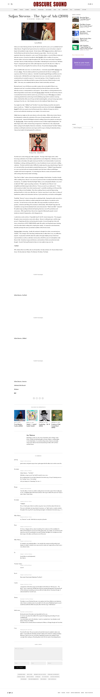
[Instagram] (92, 4)
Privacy (68, 692)
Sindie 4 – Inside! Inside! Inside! (32, 425)
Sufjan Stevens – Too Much (20, 295)
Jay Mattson (31, 435)
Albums (27, 9)
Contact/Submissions (75, 692)
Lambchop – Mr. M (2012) (44, 425)
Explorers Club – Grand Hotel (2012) (56, 425)
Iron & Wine (30, 676)
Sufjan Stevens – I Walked (20, 338)
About (59, 692)
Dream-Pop (65, 9)
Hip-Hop (84, 9)
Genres (15, 9)
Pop (59, 9)
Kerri (15, 573)
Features (63, 692)
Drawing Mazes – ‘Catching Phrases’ (85, 18)
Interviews (41, 9)
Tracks (21, 9)
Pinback (38, 676)
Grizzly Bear (21, 676)
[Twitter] (90, 4)
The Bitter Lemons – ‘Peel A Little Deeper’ (86, 25)
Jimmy (16, 597)
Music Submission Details (78, 54)
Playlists (33, 9)
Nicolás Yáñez (18, 564)
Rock (55, 9)
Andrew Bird (21, 674)
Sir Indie (16, 469)
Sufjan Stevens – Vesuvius (20, 381)
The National (52, 679)
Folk (71, 9)
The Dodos (43, 679)
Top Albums (48, 9)
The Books (23, 679)
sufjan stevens (55, 676)
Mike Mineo (17, 515)
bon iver (29, 674)
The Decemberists (33, 679)
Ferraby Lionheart (53, 674)
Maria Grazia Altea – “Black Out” (86, 39)
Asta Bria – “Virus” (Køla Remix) (85, 32)
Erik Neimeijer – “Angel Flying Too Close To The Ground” (86, 47)
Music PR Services (89, 692)
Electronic (77, 9)
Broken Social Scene (40, 674)
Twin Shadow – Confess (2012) (18, 425)
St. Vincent (45, 676)
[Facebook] (88, 4)
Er (14, 552)
